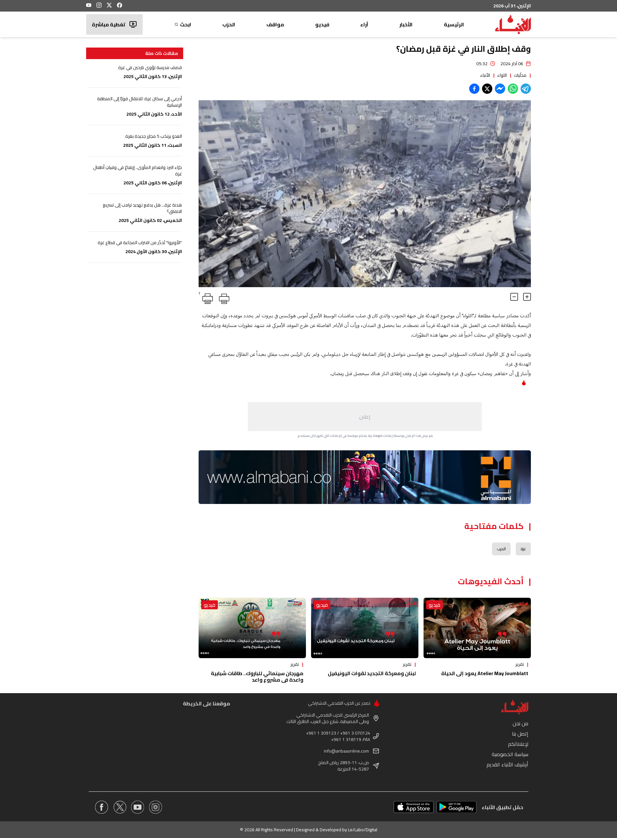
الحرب (501, 548)
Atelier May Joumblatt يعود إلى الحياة (484, 673)
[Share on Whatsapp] (513, 89)
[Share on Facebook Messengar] (500, 89)
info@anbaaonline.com (346, 751)
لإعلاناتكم (518, 744)
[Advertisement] (365, 416)
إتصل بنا (520, 733)
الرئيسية (454, 24)
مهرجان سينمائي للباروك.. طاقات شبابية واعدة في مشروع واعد (257, 676)
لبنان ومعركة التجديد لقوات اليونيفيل (372, 673)
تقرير (519, 664)
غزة (523, 548)
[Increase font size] (527, 297)
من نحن (520, 723)
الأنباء (485, 75)
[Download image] (204, 281)
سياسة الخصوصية (510, 754)
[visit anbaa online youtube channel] (137, 807)
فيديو (322, 24)
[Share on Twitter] (487, 89)
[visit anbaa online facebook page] (101, 807)
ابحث (185, 24)
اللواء (502, 75)
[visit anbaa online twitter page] (119, 807)
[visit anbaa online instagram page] (155, 807)
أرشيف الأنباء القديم (507, 764)
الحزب (228, 24)
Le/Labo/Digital (362, 829)
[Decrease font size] (514, 297)
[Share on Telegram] (526, 89)
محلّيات (520, 75)
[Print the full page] (223, 297)
